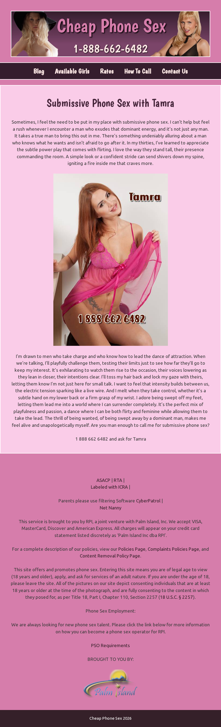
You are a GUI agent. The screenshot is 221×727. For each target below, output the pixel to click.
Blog (38, 71)
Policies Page (132, 549)
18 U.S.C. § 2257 (176, 597)
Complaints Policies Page (173, 549)
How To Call (137, 71)
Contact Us (175, 71)
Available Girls (72, 71)
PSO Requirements (110, 645)
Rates (106, 71)
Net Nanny (110, 507)
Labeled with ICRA (109, 486)
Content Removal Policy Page (110, 555)
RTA (118, 480)
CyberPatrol (148, 500)
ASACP (103, 480)
